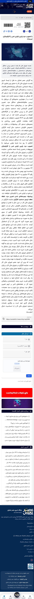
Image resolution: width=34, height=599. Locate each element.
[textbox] (17, 319)
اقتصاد (21, 17)
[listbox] (17, 428)
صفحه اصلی (28, 17)
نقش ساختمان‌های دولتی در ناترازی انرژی (17, 1)
